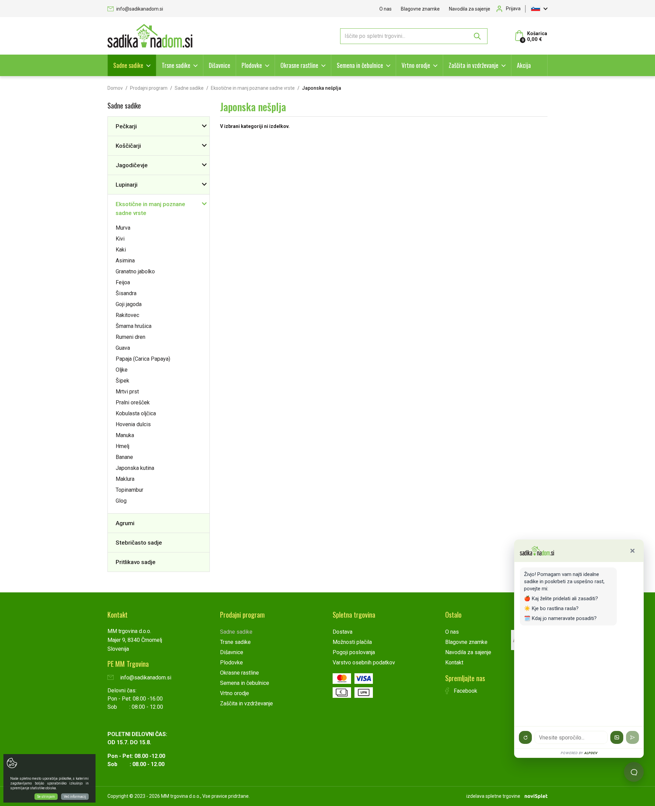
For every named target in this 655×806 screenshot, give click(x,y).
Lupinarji (126, 184)
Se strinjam (46, 796)
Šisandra (126, 293)
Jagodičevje (132, 165)
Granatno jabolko (135, 271)
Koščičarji (128, 145)
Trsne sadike (176, 65)
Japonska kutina (135, 468)
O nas (385, 9)
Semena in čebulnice (360, 65)
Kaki (121, 249)
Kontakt (454, 662)
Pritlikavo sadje (136, 562)
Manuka (125, 435)
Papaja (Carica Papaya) (143, 359)
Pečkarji (126, 126)
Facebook (464, 691)
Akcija (524, 65)
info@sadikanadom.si (139, 9)
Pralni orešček (133, 402)
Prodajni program (149, 88)
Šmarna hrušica (133, 326)
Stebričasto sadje (139, 542)
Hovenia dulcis (133, 424)
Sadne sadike (128, 65)
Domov (115, 88)
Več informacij (75, 796)
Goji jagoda (129, 304)
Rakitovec (127, 315)
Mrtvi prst (127, 391)
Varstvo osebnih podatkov (364, 662)
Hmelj (122, 446)
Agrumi (125, 523)
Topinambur (129, 490)
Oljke (122, 369)
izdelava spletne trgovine (493, 796)
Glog (121, 501)
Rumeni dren (130, 337)
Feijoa (123, 282)
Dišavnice (219, 65)
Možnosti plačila (352, 642)
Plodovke (252, 65)
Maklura (125, 479)
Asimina (125, 260)
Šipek (122, 380)
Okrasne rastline (299, 65)
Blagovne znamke (420, 9)
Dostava (342, 632)
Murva (123, 228)
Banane (124, 457)
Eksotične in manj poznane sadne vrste (253, 88)
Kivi (120, 238)
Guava (123, 348)
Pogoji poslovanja (354, 652)
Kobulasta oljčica (136, 413)
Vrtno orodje (416, 65)
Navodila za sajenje (469, 9)
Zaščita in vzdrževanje (473, 65)
